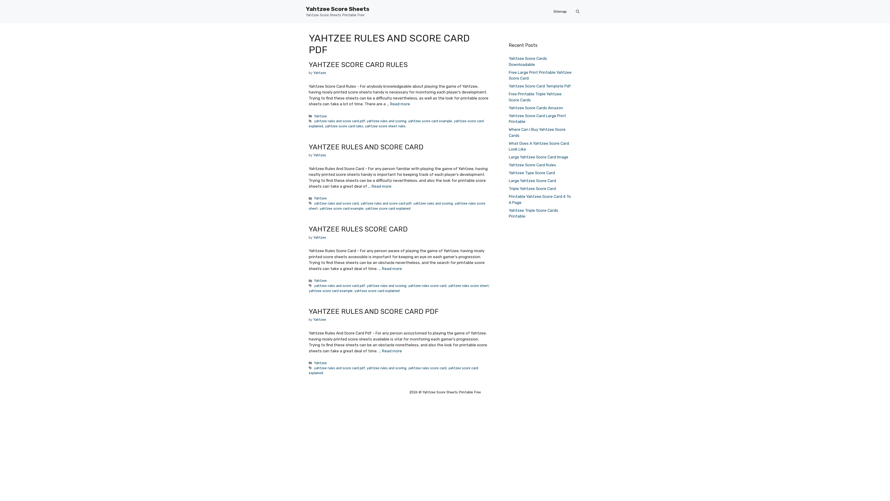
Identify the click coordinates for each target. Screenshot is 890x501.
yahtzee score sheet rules (385, 126)
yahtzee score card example (430, 121)
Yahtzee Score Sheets (337, 9)
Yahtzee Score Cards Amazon (536, 108)
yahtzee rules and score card (336, 203)
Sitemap (560, 12)
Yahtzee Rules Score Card (358, 229)
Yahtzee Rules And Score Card (366, 147)
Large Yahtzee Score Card (532, 180)
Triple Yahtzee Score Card (532, 188)
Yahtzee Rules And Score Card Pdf (374, 311)
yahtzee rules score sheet (468, 286)
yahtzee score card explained (387, 208)
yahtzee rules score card (427, 286)
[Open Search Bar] (577, 12)
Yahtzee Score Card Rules (358, 65)
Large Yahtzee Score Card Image (538, 157)
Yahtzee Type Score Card (532, 172)
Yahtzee (320, 116)
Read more (400, 104)
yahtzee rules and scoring (386, 121)
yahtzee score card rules (344, 126)
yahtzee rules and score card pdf (339, 121)
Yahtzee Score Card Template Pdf (540, 86)
